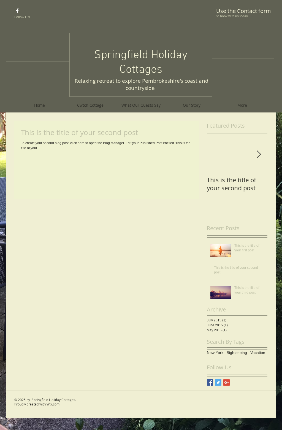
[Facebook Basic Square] (210, 382)
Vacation (257, 352)
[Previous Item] (215, 154)
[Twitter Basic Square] (218, 382)
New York (215, 352)
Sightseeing (237, 352)
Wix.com (53, 404)
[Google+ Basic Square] (226, 382)
